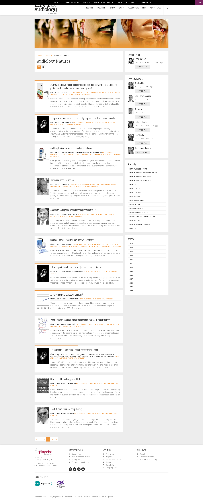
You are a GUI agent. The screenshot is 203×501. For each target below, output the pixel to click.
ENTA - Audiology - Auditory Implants (90, 154)
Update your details (113, 459)
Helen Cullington (141, 122)
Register (109, 457)
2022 (131, 259)
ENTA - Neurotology (136, 200)
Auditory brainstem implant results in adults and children (75, 148)
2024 (131, 251)
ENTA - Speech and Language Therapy (142, 216)
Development (101, 7)
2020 (131, 267)
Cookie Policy (77, 454)
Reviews (113, 7)
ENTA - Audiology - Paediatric (96, 93)
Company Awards (112, 468)
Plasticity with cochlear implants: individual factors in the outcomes (80, 320)
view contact (142, 67)
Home (40, 55)
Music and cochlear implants (62, 180)
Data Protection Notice (81, 457)
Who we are (110, 454)
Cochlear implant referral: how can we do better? (72, 240)
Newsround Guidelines (148, 457)
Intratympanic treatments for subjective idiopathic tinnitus (76, 267)
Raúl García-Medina (143, 96)
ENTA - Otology (70, 95)
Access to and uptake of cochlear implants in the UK (73, 210)
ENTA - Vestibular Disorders (139, 224)
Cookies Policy (145, 2)
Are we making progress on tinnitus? (66, 294)
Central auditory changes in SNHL (65, 379)
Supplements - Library (148, 459)
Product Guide (155, 7)
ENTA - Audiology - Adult (76, 93)
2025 (131, 247)
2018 (131, 275)
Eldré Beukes (140, 135)
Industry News (133, 7)
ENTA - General (134, 189)
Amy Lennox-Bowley (143, 148)
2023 (131, 255)
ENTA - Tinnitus (134, 220)
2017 (131, 279)
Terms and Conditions (80, 462)
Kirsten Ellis (139, 83)
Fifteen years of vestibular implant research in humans (74, 350)
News (144, 7)
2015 (131, 287)
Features (89, 7)
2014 (131, 291)
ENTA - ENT (133, 185)
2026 (131, 243)
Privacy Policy (77, 459)
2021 (131, 263)
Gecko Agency (107, 497)
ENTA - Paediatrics (83, 95)
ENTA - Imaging (134, 196)
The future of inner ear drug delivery (66, 409)
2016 (131, 283)
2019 (131, 271)
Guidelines (144, 454)
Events (121, 7)
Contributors (110, 465)
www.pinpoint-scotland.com (46, 466)
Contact (109, 462)
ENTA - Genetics (135, 193)
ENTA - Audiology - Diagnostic (90, 299)
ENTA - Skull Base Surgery (138, 212)
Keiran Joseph (140, 109)
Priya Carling (140, 59)
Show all (132, 228)
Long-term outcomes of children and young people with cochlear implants (82, 118)
